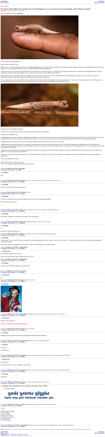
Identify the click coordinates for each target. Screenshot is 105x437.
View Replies (18, 169)
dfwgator (22, 280)
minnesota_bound (24, 340)
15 (1, 370)
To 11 (16, 330)
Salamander (23, 355)
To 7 (16, 260)
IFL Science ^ (4, 10)
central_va (22, 382)
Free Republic (4, 1)
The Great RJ (22, 271)
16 (1, 382)
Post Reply (4, 169)
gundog (21, 233)
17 (1, 404)
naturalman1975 (24, 425)
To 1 (16, 181)
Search (7, 2)
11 (1, 314)
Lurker (21, 209)
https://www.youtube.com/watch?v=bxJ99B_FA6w (14, 323)
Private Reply (11, 169)
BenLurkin (22, 180)
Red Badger (22, 168)
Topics (96, 2)
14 (1, 355)
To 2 (16, 356)
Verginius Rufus (23, 247)
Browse (2, 2)
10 (1, 280)
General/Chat (101, 1)
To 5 (16, 371)
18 (1, 425)
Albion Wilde (23, 314)
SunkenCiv (23, 404)
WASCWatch (22, 192)
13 (1, 340)
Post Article (101, 2)
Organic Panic (22, 221)
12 (1, 328)
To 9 (16, 281)
